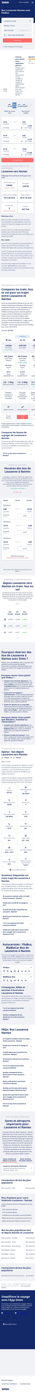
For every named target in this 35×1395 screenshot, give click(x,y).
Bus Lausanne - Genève (9, 1238)
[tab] (9, 112)
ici (19, 571)
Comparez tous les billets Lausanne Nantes (16, 1215)
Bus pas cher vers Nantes (10, 1286)
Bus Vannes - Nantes (8, 1258)
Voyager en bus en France (22, 1284)
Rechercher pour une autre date (17, 558)
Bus (10, 1284)
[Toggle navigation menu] (32, 2)
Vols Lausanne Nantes (9, 1212)
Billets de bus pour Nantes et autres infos (16, 1221)
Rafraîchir (16, 492)
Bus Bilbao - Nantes (8, 1254)
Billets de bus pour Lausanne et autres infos (17, 1218)
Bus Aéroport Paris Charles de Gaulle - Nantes (16, 1276)
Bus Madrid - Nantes (8, 1250)
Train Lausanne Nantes (10, 1209)
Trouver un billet (9, 188)
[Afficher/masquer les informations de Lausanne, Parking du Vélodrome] (31, 1168)
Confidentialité (25, 1384)
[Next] (31, 105)
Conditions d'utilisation (9, 1384)
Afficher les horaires (9, 211)
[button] (10, 30)
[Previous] (4, 613)
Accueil (3, 1284)
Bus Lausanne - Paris (8, 1188)
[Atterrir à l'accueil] (5, 2)
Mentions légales (7, 1380)
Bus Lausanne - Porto (8, 1242)
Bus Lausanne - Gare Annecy (11, 1246)
